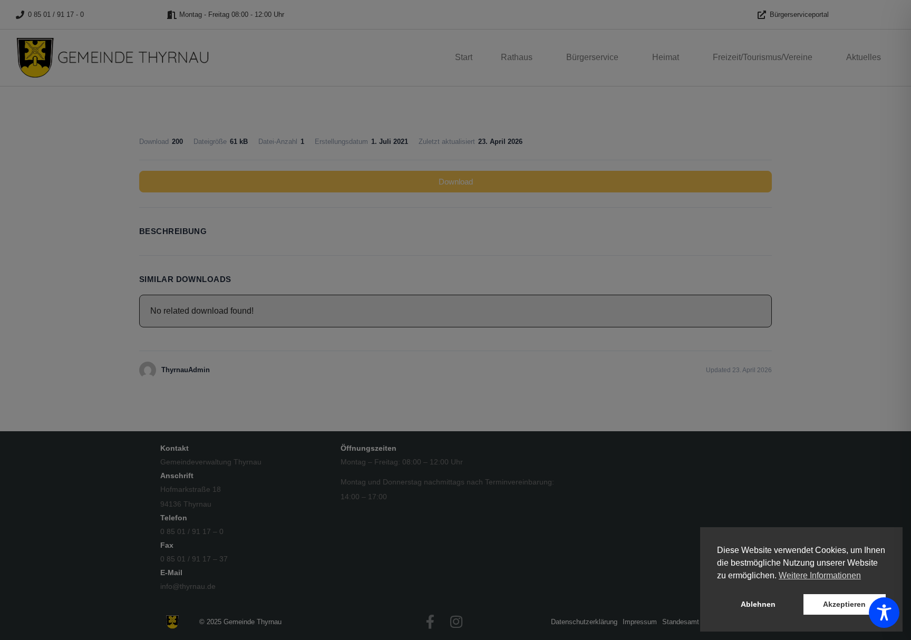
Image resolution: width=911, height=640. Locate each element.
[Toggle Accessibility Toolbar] (884, 612)
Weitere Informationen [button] (820, 575)
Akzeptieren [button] (844, 604)
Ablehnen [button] (758, 604)
